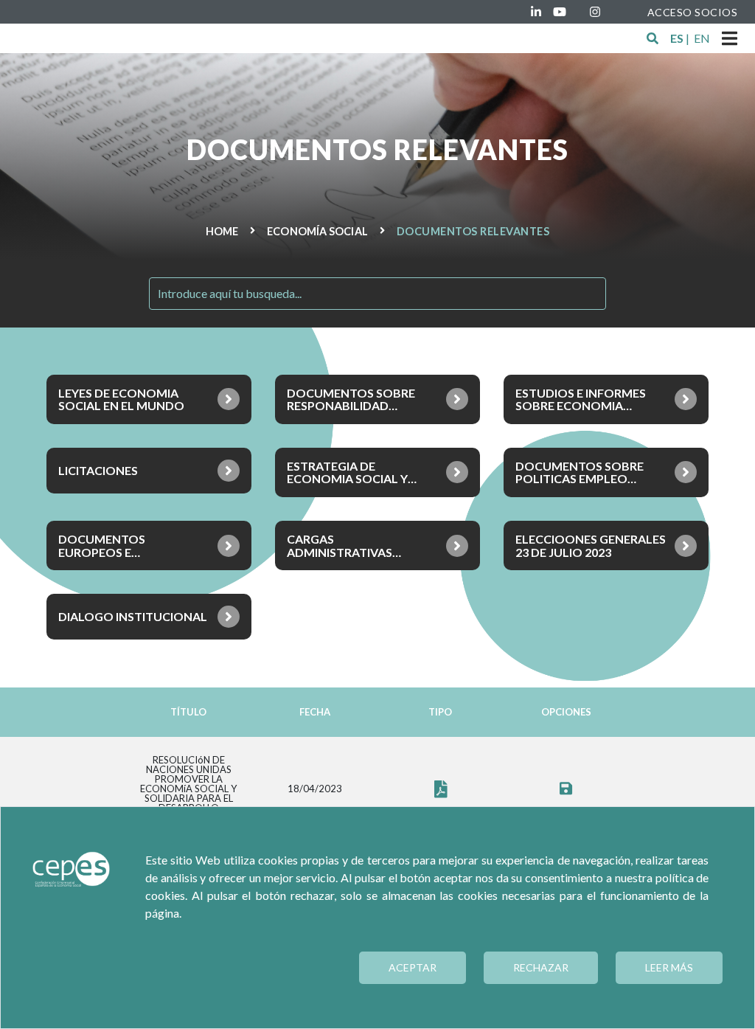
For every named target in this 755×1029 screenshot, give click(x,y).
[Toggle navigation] (729, 38)
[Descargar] (566, 788)
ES (676, 38)
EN (702, 38)
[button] (652, 38)
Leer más (669, 967)
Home (222, 231)
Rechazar (540, 967)
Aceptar (412, 967)
